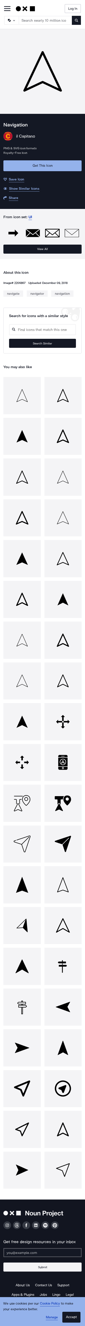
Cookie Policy (50, 1303)
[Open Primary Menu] (7, 9)
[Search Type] (11, 20)
